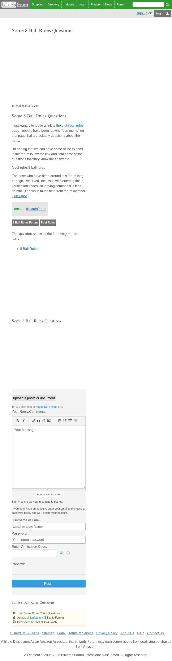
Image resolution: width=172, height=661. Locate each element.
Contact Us (155, 633)
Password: (19, 533)
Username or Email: (26, 520)
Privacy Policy (106, 633)
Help (140, 633)
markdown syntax (46, 406)
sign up (142, 13)
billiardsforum (36, 209)
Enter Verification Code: (29, 546)
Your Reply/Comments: (29, 411)
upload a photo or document (34, 398)
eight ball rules (72, 125)
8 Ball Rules (29, 249)
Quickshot (19, 196)
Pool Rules (48, 222)
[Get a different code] (68, 552)
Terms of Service (81, 633)
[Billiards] (15, 4)
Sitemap (48, 633)
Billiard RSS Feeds (24, 633)
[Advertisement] (49, 67)
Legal (61, 633)
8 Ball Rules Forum (25, 222)
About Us (127, 633)
